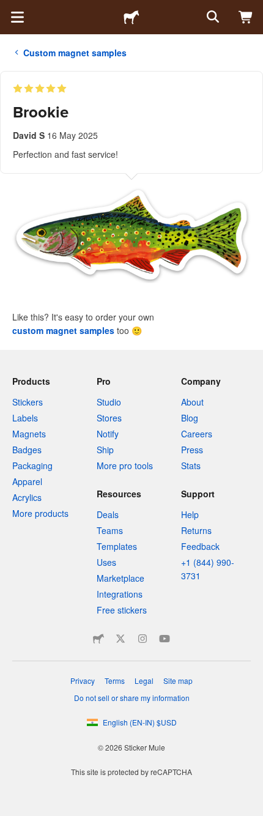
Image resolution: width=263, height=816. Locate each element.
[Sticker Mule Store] (98, 638)
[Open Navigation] (17, 17)
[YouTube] (164, 638)
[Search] (211, 17)
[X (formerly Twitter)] (120, 638)
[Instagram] (142, 638)
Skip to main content (9, 9)
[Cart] (246, 17)
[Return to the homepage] (131, 17)
